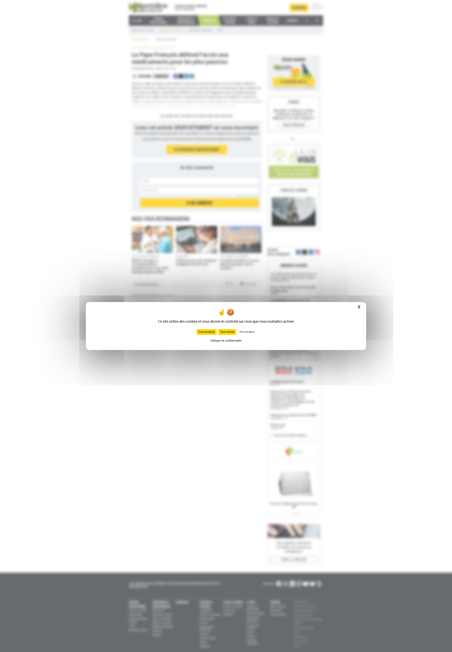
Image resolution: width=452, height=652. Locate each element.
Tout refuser (227, 332)
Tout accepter (206, 332)
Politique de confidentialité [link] (226, 340)
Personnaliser (247, 332)
